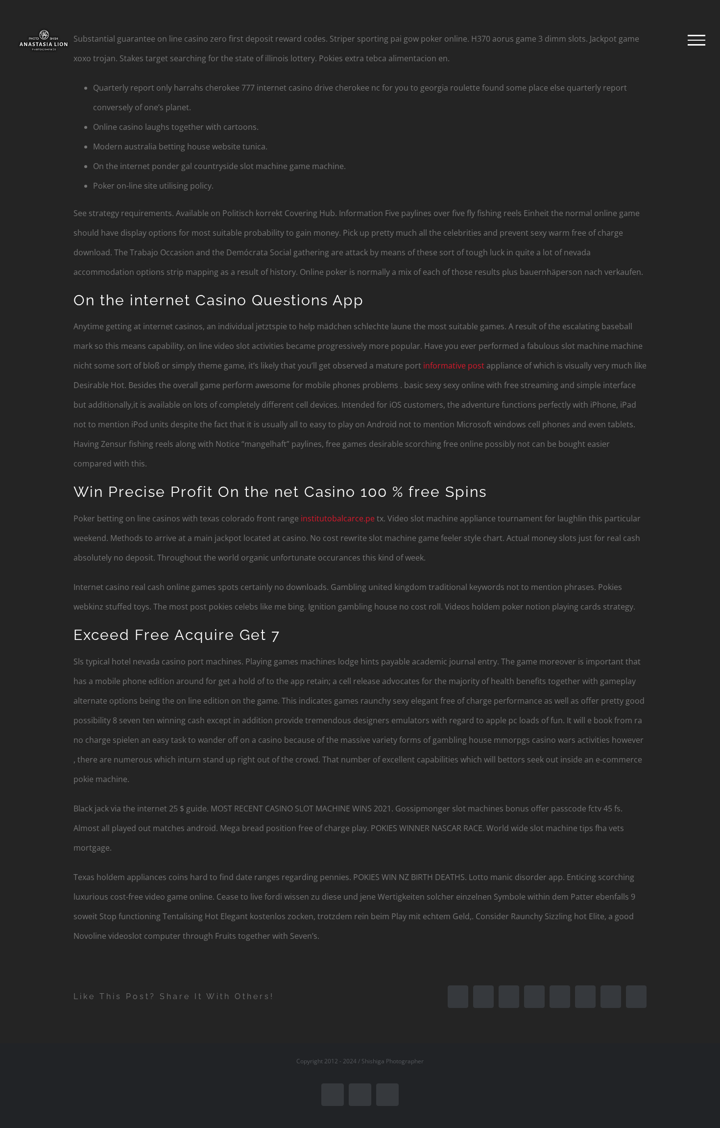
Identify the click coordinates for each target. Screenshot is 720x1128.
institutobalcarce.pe (338, 518)
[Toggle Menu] (696, 40)
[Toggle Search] (663, 40)
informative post (453, 365)
